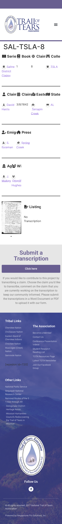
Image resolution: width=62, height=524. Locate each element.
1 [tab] (11, 236)
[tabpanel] (11, 217)
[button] (56, 24)
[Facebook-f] (31, 489)
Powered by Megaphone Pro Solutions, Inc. (25, 515)
